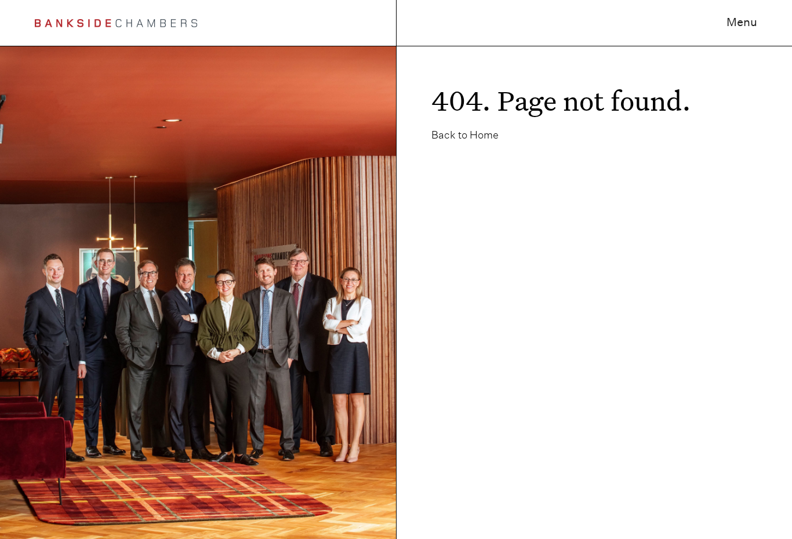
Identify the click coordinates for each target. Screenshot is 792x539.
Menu (741, 22)
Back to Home (465, 135)
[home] (116, 23)
